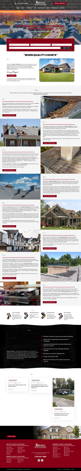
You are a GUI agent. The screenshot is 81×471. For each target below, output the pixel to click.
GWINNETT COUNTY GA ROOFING (62, 444)
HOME (17, 8)
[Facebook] (39, 460)
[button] (23, 8)
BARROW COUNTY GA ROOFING (15, 456)
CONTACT (62, 8)
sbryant (11, 382)
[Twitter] (42, 460)
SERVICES (29, 8)
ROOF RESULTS (41, 8)
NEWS (47, 8)
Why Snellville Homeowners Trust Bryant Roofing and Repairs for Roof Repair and (39, 386)
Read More (10, 389)
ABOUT (22, 8)
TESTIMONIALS (54, 8)
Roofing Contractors (12, 380)
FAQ (35, 8)
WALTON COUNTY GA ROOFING (15, 444)
